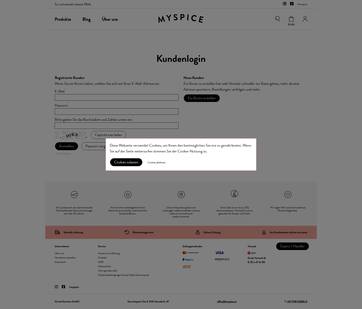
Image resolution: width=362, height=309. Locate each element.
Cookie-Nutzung (190, 151)
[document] (181, 154)
